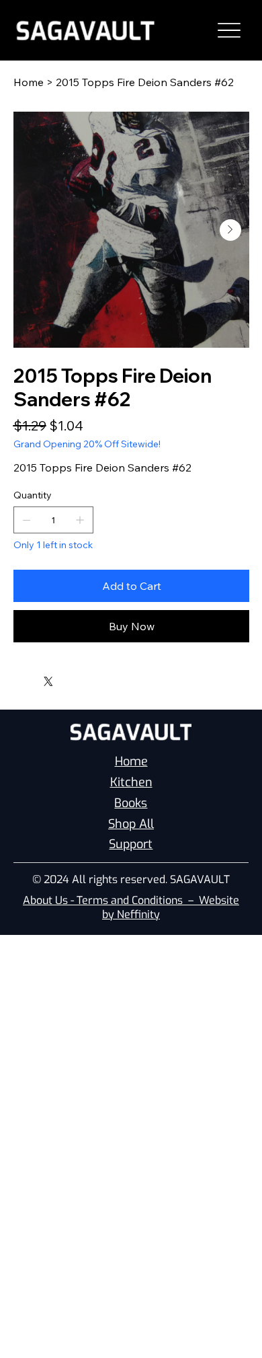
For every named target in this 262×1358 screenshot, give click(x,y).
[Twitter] (48, 681)
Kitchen (131, 782)
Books (130, 803)
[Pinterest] (35, 678)
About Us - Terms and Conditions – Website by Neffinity (131, 907)
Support (130, 844)
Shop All (131, 824)
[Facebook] (26, 678)
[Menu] (229, 30)
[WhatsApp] (16, 678)
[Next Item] (230, 230)
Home (131, 761)
